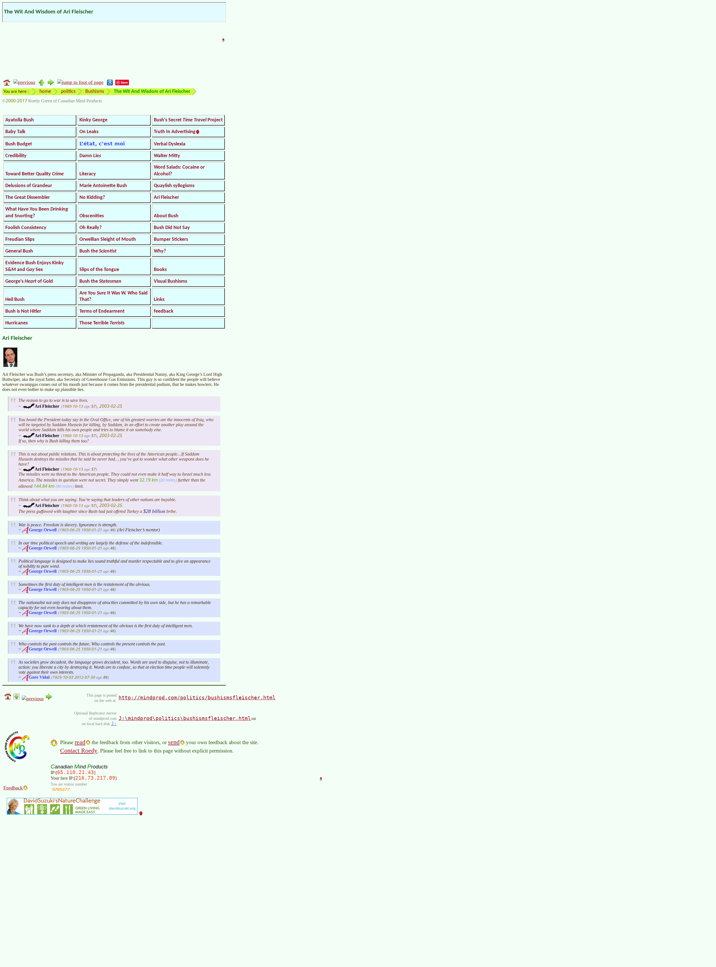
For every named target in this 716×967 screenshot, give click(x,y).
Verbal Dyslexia (169, 144)
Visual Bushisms (170, 281)
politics (68, 91)
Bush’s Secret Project (188, 120)
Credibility (16, 156)
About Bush (166, 216)
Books (160, 269)
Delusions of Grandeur (28, 185)
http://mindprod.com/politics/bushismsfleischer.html (197, 698)
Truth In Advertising (175, 132)
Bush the (97, 251)
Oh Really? (90, 227)
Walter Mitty (167, 156)
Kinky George (93, 120)
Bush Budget (18, 144)
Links (159, 299)
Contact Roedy (78, 750)
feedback (163, 311)
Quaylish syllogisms (174, 185)
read (80, 742)
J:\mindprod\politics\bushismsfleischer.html (185, 718)
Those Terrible (101, 323)
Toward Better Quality (34, 174)
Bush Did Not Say (172, 227)
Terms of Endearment (101, 311)
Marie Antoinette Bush (103, 185)
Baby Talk (15, 132)
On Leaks (88, 132)
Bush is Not (23, 311)
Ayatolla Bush (19, 120)
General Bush (19, 251)
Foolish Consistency (25, 227)
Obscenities (91, 216)
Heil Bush (15, 299)
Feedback (13, 788)
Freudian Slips (19, 239)
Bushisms (94, 91)
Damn (90, 156)
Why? (160, 251)
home (45, 91)
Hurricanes (16, 323)
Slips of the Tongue (99, 269)
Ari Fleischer (166, 197)
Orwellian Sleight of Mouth (107, 239)
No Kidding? (92, 197)
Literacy (87, 174)
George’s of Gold (29, 281)
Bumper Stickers (171, 239)
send (174, 742)
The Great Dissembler (27, 197)
